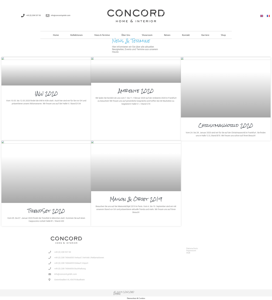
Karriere (205, 35)
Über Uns (125, 35)
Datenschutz (192, 248)
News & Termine (102, 35)
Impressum (191, 250)
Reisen (167, 35)
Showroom (147, 35)
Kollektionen (76, 35)
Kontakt (186, 35)
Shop (223, 35)
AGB (188, 253)
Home (56, 35)
